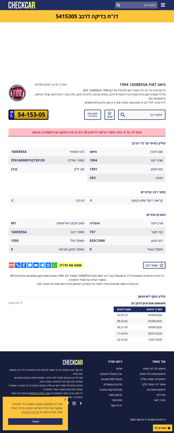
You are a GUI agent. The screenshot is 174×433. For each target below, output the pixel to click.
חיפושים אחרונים (156, 389)
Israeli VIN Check (111, 379)
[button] (163, 5)
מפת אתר (117, 400)
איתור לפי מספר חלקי (154, 384)
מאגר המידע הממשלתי (39, 393)
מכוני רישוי (160, 400)
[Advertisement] (87, 48)
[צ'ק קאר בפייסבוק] (81, 403)
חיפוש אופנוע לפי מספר (152, 373)
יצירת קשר (116, 405)
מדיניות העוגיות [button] (30, 412)
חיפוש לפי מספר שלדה (153, 379)
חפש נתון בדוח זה (93, 115)
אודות (119, 368)
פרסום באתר (115, 395)
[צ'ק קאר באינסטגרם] (74, 403)
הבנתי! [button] (35, 421)
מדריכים (161, 395)
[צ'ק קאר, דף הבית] (21, 5)
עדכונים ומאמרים (113, 384)
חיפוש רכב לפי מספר (154, 368)
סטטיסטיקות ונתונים (111, 389)
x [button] (65, 399)
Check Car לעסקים (111, 373)
